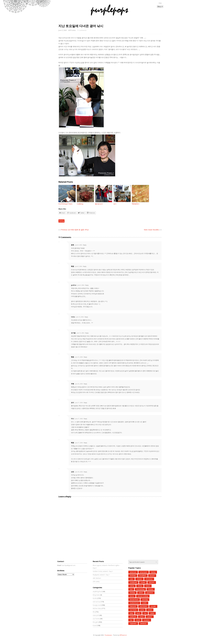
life (94, 612)
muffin (144, 603)
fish (131, 589)
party (142, 610)
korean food (134, 599)
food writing (140, 589)
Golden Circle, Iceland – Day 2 (103, 571)
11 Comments (81, 30)
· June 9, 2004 (78, 245)
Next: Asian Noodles (151, 230)
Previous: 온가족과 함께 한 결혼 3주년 (75, 230)
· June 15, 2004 (80, 333)
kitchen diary (97, 608)
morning (145, 599)
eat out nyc (96, 602)
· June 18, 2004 (78, 472)
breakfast (143, 575)
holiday (132, 593)
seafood (133, 617)
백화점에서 (135, 204)
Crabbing (80, 204)
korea (132, 596)
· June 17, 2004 (78, 402)
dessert (151, 582)
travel (95, 626)
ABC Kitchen (97, 578)
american (133, 572)
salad (152, 613)
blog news (96, 595)
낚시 (114, 204)
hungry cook (97, 605)
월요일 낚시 (99, 204)
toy (131, 620)
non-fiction (143, 606)
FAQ (160, 3)
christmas (149, 579)
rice (145, 613)
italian (141, 593)
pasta (150, 610)
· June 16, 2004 (78, 384)
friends (150, 589)
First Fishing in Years (65, 204)
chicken (139, 579)
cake (131, 579)
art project (143, 572)
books (95, 598)
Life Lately (96, 582)
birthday (133, 575)
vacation (146, 620)
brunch (152, 575)
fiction (148, 586)
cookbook (133, 582)
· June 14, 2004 (79, 317)
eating (132, 586)
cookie (143, 582)
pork (138, 613)
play (131, 613)
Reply (84, 245)
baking (153, 572)
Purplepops (108, 635)
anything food (97, 591)
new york (96, 615)
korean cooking (143, 596)
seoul (141, 617)
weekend (143, 623)
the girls (95, 622)
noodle (153, 606)
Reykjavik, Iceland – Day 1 (101, 575)
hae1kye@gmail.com (68, 565)
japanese (150, 593)
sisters (149, 617)
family (140, 586)
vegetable (133, 623)
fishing (61, 221)
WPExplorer (123, 635)
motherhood (134, 603)
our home (96, 619)
